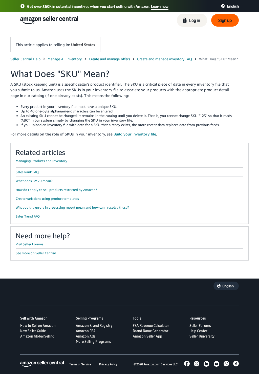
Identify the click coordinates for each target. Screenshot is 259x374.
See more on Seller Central (36, 253)
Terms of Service (80, 364)
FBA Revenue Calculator (151, 325)
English (228, 285)
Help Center (198, 331)
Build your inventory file (135, 134)
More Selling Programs (93, 341)
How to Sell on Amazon (38, 325)
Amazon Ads (86, 336)
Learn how (159, 6)
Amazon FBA (86, 331)
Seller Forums (200, 325)
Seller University (201, 336)
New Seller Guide (33, 331)
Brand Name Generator (150, 331)
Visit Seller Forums (30, 244)
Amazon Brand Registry (94, 325)
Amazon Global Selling (37, 336)
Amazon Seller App (147, 336)
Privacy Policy (108, 364)
